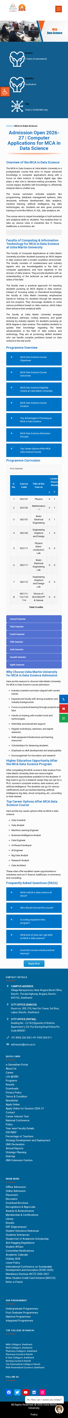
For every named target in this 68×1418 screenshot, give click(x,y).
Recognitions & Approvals (20, 1206)
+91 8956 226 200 (21, 1037)
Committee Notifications (20, 1250)
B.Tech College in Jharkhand (20, 1357)
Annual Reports (14, 1148)
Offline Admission (16, 1187)
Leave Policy (13, 1262)
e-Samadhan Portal (17, 1064)
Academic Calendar (17, 1254)
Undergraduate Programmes (22, 1308)
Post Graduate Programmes (22, 1312)
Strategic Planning (16, 1152)
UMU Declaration (15, 1144)
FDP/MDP (11, 1132)
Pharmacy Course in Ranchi (19, 1354)
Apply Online (13, 1104)
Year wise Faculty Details (20, 1128)
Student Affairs (14, 1246)
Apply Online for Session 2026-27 (25, 1108)
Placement (12, 1195)
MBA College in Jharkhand (19, 1344)
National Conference (17, 1120)
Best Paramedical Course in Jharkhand (25, 1367)
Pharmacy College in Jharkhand (21, 1351)
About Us (11, 1068)
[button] (5, 92)
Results (10, 1084)
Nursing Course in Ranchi (18, 1361)
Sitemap (10, 1156)
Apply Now (34, 963)
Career (9, 1072)
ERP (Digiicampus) (16, 1226)
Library (9, 1218)
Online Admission (16, 1191)
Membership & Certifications (22, 1214)
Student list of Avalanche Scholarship (27, 1238)
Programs (11, 1080)
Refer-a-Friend (14, 1282)
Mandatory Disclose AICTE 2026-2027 (27, 1274)
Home (9, 126)
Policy (9, 1124)
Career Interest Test (17, 1116)
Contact (10, 1112)
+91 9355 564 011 (42, 1037)
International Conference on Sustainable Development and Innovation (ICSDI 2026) (29, 1268)
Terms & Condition (16, 1096)
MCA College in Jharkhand (19, 1347)
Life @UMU (12, 1076)
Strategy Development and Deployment (28, 1140)
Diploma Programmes (18, 1316)
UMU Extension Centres (19, 1160)
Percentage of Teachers (19, 1136)
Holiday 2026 (13, 1258)
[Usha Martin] (32, 16)
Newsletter (12, 1100)
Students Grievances (17, 1234)
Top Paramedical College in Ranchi (23, 1364)
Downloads (12, 1088)
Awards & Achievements (20, 1210)
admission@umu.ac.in (23, 1044)
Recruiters (11, 1198)
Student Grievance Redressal (22, 1230)
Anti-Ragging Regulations (20, 1242)
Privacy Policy (13, 1092)
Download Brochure (17, 1202)
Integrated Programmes (19, 1320)
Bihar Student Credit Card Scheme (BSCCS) (30, 1278)
